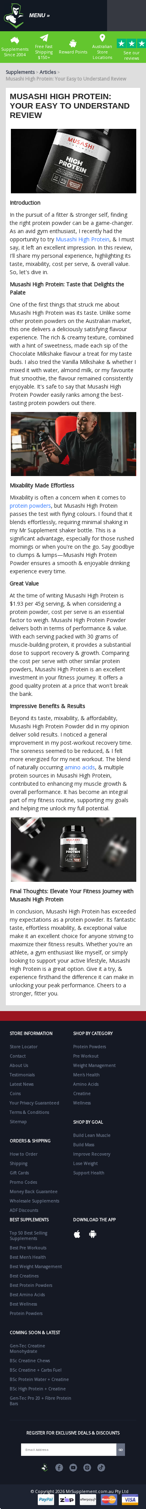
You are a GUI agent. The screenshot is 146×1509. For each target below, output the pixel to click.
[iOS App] (77, 1234)
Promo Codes (23, 1182)
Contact (18, 1056)
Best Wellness (23, 1304)
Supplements (20, 72)
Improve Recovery (91, 1154)
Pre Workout (86, 1056)
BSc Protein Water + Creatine (39, 1379)
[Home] (15, 15)
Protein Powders (89, 1046)
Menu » (39, 15)
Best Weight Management (36, 1266)
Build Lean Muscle (92, 1135)
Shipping (18, 1163)
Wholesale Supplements (34, 1201)
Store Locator (23, 1046)
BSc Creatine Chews (30, 1360)
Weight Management (94, 1065)
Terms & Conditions (29, 1112)
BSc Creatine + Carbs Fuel (36, 1370)
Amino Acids (86, 1084)
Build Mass (83, 1144)
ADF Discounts (24, 1210)
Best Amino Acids (27, 1294)
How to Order (23, 1154)
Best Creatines (24, 1276)
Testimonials (22, 1074)
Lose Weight (85, 1163)
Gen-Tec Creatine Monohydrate (27, 1348)
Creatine (82, 1093)
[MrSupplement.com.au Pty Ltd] (45, 1468)
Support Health (88, 1172)
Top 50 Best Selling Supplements (28, 1235)
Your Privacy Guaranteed (34, 1103)
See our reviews (131, 55)
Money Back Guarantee (34, 1191)
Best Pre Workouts (28, 1247)
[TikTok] (101, 1468)
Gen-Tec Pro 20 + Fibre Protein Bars (40, 1400)
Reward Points (73, 52)
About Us (19, 1065)
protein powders (30, 505)
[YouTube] (73, 1468)
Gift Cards (19, 1172)
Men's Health (86, 1074)
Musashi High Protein (82, 239)
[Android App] (93, 1234)
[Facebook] (59, 1468)
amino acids (80, 767)
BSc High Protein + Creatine (38, 1388)
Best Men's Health (28, 1257)
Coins (15, 1093)
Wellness (82, 1103)
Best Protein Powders (31, 1285)
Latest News (21, 1084)
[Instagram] (87, 1468)
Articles (48, 72)
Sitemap (18, 1121)
